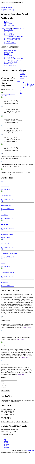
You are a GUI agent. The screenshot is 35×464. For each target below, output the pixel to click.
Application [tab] (11, 94)
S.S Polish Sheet (9, 35)
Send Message (5, 390)
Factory (8, 22)
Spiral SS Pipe (8, 41)
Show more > (27, 327)
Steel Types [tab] (4, 95)
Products (6, 444)
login (18, 81)
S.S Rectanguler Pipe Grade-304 (13, 36)
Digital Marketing (5, 243)
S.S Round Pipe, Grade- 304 (12, 38)
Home (6, 439)
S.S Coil (6, 31)
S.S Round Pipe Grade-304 (7, 234)
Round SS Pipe (8, 30)
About (6, 441)
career (22, 78)
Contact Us (23, 76)
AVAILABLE (10, 189)
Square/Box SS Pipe (10, 43)
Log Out (30, 85)
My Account (8, 23)
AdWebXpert (30, 450)
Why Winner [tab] (4, 94)
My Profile (31, 84)
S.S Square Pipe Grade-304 (12, 39)
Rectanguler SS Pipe (6, 195)
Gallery (6, 442)
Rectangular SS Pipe (18, 28)
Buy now (3, 189)
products (22, 74)
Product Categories (6, 28)
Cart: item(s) (10, 25)
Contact (6, 447)
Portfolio (6, 446)
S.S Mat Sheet (8, 33)
